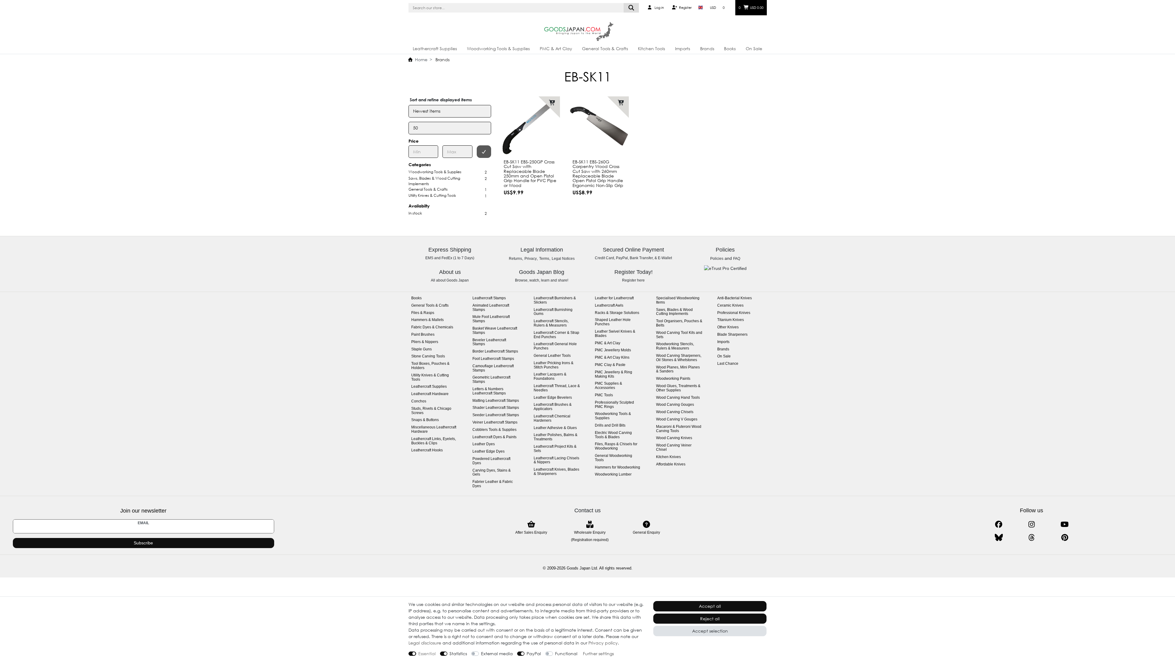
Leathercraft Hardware (430, 394)
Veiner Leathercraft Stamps (494, 422)
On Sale (754, 48)
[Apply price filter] (484, 151)
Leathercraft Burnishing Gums (553, 312)
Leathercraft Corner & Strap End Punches (556, 335)
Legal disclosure (424, 643)
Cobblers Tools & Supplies (494, 430)
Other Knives (728, 327)
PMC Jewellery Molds (613, 350)
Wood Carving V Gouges (676, 419)
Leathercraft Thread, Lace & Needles (557, 388)
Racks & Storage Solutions (617, 313)
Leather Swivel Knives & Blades (615, 334)
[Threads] (1031, 537)
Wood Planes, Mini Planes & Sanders (678, 369)
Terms (544, 258)
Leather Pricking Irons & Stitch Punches (553, 365)
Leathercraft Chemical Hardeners (552, 418)
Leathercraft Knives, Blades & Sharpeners (556, 472)
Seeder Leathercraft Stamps (495, 415)
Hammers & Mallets (427, 320)
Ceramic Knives (730, 306)
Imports (682, 48)
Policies (716, 258)
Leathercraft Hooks (427, 450)
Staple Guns (421, 349)
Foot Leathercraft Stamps (493, 359)
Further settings (598, 653)
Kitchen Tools (651, 48)
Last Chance (727, 364)
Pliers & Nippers (424, 342)
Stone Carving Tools (428, 356)
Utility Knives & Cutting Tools (430, 377)
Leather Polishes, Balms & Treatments (555, 437)
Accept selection (710, 631)
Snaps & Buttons (425, 420)
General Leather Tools (552, 356)
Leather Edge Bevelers (553, 398)
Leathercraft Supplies (435, 48)
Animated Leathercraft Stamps (490, 308)
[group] (599, 126)
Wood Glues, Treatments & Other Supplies (678, 388)
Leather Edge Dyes (488, 452)
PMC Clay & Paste (610, 365)
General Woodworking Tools (613, 458)
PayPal (534, 653)
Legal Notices (563, 258)
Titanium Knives (730, 320)
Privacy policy (603, 643)
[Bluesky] (998, 537)
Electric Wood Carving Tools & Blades (613, 435)
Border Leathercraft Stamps (495, 351)
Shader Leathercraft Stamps (495, 408)
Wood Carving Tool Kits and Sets (679, 335)
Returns (515, 258)
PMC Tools (604, 395)
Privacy (530, 258)
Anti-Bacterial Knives (734, 298)
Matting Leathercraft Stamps (495, 401)
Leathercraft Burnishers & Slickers (555, 300)
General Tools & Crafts (605, 48)
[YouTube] (1064, 524)
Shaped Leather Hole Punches (613, 322)
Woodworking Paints (673, 379)
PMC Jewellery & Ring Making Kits (613, 374)
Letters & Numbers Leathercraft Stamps (489, 391)
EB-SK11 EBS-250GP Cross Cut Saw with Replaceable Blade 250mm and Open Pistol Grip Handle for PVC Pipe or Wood (530, 173)
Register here (633, 280)
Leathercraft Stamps (489, 298)
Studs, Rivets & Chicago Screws (431, 411)
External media (497, 653)
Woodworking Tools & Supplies (498, 48)
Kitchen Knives (668, 457)
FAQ (736, 258)
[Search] (631, 8)
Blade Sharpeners (732, 335)
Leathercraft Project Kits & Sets (555, 449)
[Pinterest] (1064, 537)
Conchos (418, 401)
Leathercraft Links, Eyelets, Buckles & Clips (433, 441)
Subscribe (143, 542)
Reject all (710, 619)
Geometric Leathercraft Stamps (491, 379)
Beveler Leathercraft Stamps (489, 342)
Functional (566, 653)
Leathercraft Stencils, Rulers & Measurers (551, 323)
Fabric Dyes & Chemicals (432, 327)
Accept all (710, 606)
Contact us (587, 510)
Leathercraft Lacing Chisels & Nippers (556, 460)
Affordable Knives (670, 464)
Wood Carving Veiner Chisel (674, 447)
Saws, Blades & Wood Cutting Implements (674, 312)
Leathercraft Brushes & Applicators (553, 407)
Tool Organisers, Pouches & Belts (679, 323)
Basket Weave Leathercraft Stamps (494, 331)
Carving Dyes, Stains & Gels (491, 473)
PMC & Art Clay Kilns (612, 358)
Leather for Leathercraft (614, 298)
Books (730, 48)
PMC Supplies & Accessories (608, 386)
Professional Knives (733, 313)
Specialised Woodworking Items (677, 300)
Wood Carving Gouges (675, 405)
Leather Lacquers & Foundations (550, 376)
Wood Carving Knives (674, 438)
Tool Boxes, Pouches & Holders (430, 366)
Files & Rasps (422, 313)
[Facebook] (998, 524)
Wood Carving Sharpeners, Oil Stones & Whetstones (678, 358)
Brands (707, 48)
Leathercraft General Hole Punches (555, 346)
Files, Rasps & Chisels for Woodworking (616, 446)
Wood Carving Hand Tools (678, 398)
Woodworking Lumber (613, 474)
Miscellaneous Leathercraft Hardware (433, 429)
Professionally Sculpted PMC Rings (614, 405)
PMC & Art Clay (556, 48)
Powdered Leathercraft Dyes (491, 461)
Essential (427, 653)
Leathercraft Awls (609, 306)
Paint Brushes (423, 335)
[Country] (700, 7)
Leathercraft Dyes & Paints (494, 437)
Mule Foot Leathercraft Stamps (491, 319)
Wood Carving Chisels (674, 412)
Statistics (458, 653)
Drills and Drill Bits (610, 426)
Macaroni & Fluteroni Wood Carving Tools (678, 429)
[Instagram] (1031, 524)
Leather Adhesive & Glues (555, 428)
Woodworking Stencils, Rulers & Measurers (675, 346)
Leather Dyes (483, 444)
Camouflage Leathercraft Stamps (493, 368)
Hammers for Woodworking (617, 467)
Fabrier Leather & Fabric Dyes (492, 484)
